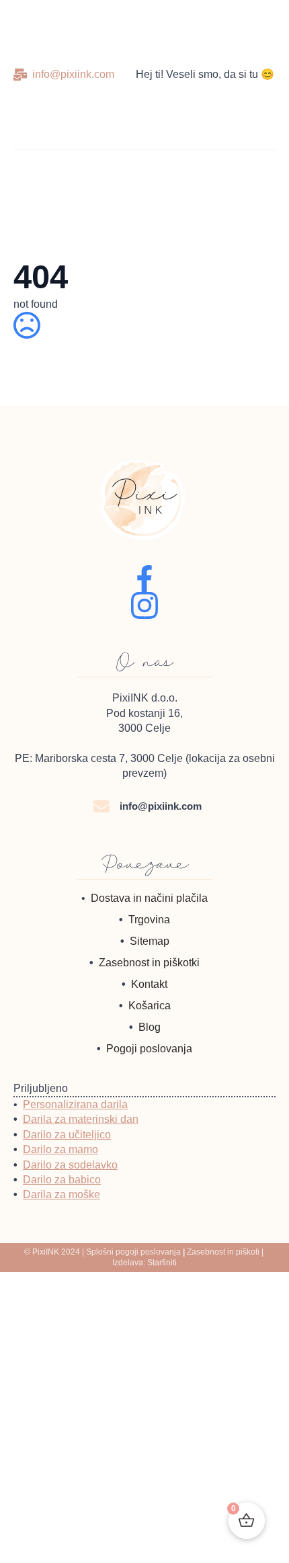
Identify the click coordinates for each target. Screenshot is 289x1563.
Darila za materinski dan (80, 1119)
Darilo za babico (62, 1179)
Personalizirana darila (75, 1104)
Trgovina (149, 919)
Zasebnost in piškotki (149, 962)
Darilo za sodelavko (70, 1165)
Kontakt (149, 984)
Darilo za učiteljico (67, 1134)
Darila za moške (61, 1194)
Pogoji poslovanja (149, 1048)
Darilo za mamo (60, 1149)
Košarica (149, 1005)
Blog (149, 1027)
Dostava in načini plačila (149, 898)
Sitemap (149, 941)
